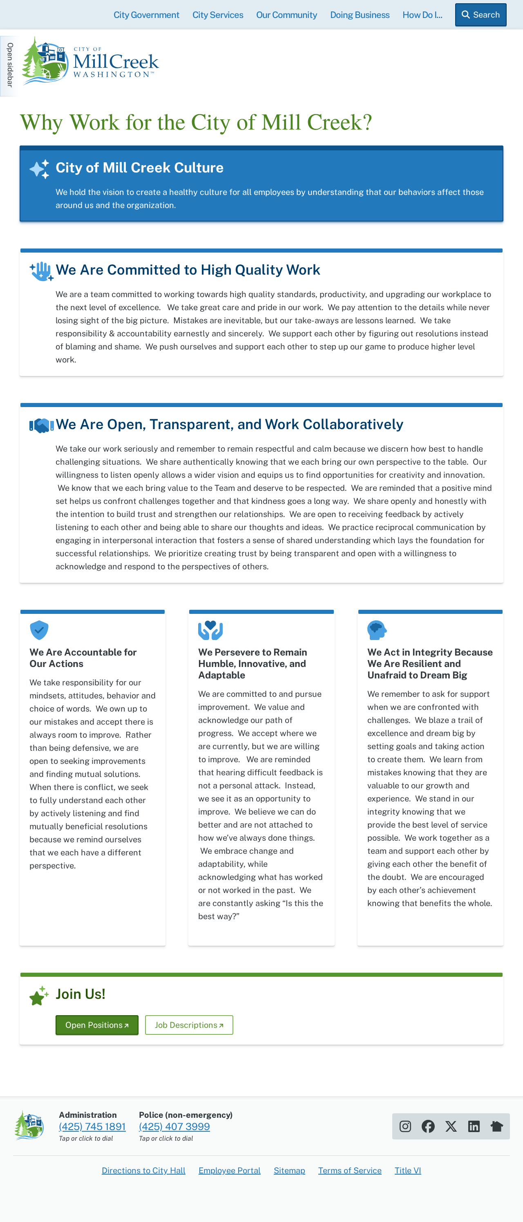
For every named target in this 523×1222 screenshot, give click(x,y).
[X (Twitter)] (451, 1126)
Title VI (408, 1170)
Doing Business (359, 14)
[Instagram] (405, 1126)
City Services (217, 14)
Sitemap (289, 1170)
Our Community (286, 14)
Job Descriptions (186, 1025)
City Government (146, 14)
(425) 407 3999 (174, 1126)
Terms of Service (350, 1170)
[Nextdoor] (497, 1126)
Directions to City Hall (144, 1170)
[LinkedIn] (474, 1126)
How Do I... (422, 14)
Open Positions (94, 1025)
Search (486, 15)
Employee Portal (230, 1170)
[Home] (93, 62)
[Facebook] (428, 1126)
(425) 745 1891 (92, 1126)
